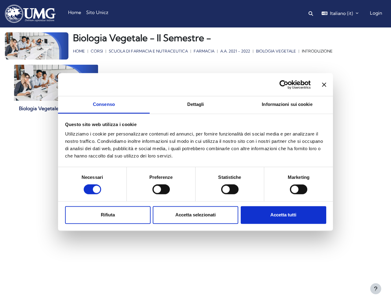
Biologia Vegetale (276, 51)
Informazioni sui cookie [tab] (287, 104)
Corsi (97, 51)
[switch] (161, 189)
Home (79, 51)
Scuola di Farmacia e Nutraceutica (148, 51)
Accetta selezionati (195, 214)
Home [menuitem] (74, 12)
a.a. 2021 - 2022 (235, 51)
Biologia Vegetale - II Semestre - (56, 108)
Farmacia (204, 51)
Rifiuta (108, 214)
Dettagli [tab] (195, 104)
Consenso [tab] (104, 104)
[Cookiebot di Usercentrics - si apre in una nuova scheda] (284, 84)
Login (376, 13)
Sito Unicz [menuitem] (97, 12)
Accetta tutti (283, 214)
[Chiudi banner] (324, 84)
